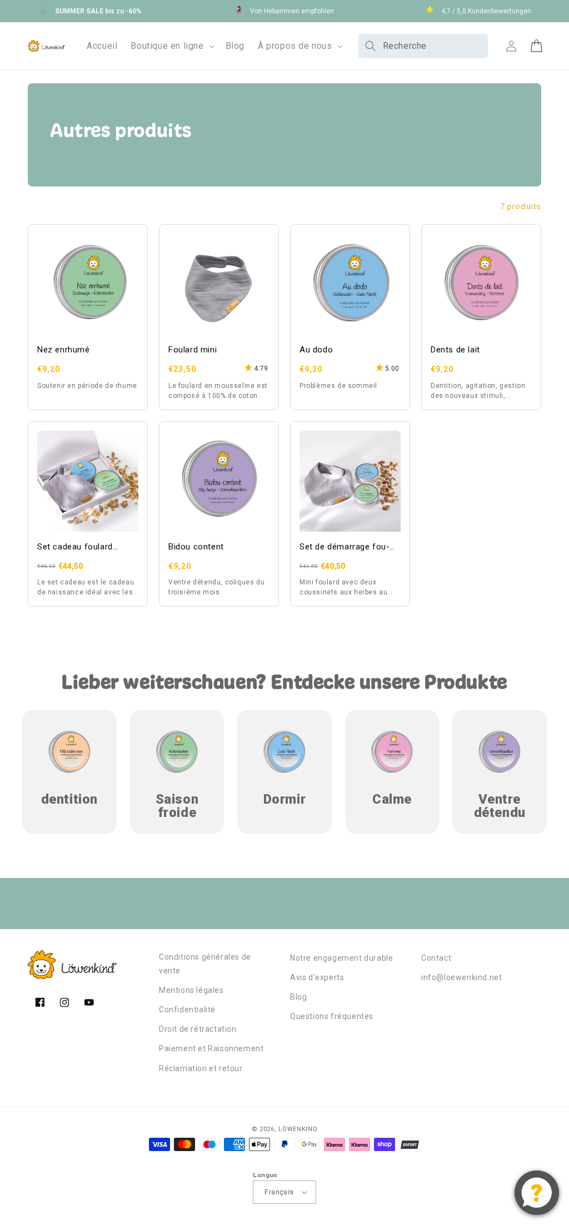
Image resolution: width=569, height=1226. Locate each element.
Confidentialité (187, 1009)
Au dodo (316, 350)
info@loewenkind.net (461, 977)
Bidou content (196, 547)
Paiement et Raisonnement (211, 1048)
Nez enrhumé (63, 350)
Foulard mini (192, 350)
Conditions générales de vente (205, 963)
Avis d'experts (317, 977)
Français (278, 1192)
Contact (436, 957)
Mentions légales (191, 990)
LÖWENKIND (297, 1129)
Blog (298, 996)
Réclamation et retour (201, 1068)
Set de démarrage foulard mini (345, 547)
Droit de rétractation (198, 1029)
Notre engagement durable (341, 957)
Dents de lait (455, 350)
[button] (171, 45)
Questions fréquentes (331, 1016)
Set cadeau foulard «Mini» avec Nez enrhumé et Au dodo (87, 547)
